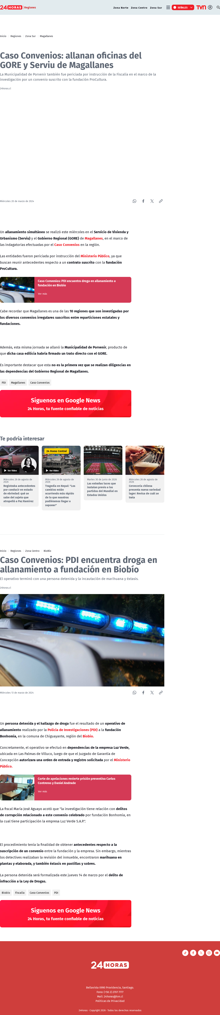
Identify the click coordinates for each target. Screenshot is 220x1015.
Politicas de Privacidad (110, 1001)
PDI (4, 382)
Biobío (6, 893)
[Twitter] (152, 201)
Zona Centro (139, 7)
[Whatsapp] (134, 201)
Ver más (42, 293)
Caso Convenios (40, 382)
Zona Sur (156, 7)
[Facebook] (143, 201)
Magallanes (46, 36)
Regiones (15, 36)
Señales (183, 7)
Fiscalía (20, 893)
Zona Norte (120, 7)
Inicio (3, 36)
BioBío (47, 551)
